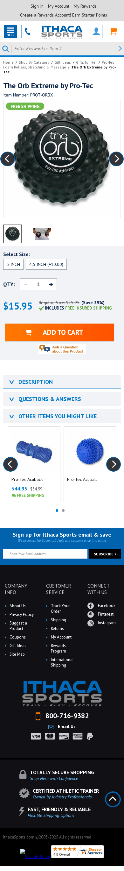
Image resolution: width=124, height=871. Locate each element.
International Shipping (62, 662)
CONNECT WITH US (98, 588)
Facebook (106, 605)
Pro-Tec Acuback (27, 479)
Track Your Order (60, 608)
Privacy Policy (22, 614)
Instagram (106, 622)
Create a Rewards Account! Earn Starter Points (63, 15)
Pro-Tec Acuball (82, 479)
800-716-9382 (66, 715)
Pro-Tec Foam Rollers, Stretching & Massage (58, 64)
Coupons (18, 637)
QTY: (9, 284)
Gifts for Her (86, 62)
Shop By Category (34, 62)
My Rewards (85, 6)
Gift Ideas (62, 62)
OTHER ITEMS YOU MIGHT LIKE (52, 416)
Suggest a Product (18, 625)
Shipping (58, 620)
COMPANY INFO (16, 588)
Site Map (17, 654)
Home (8, 62)
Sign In (37, 6)
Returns (57, 628)
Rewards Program (58, 648)
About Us (18, 606)
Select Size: (16, 254)
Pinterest (105, 614)
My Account (58, 6)
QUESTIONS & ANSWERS (44, 399)
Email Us (66, 726)
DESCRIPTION (30, 381)
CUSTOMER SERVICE (58, 588)
